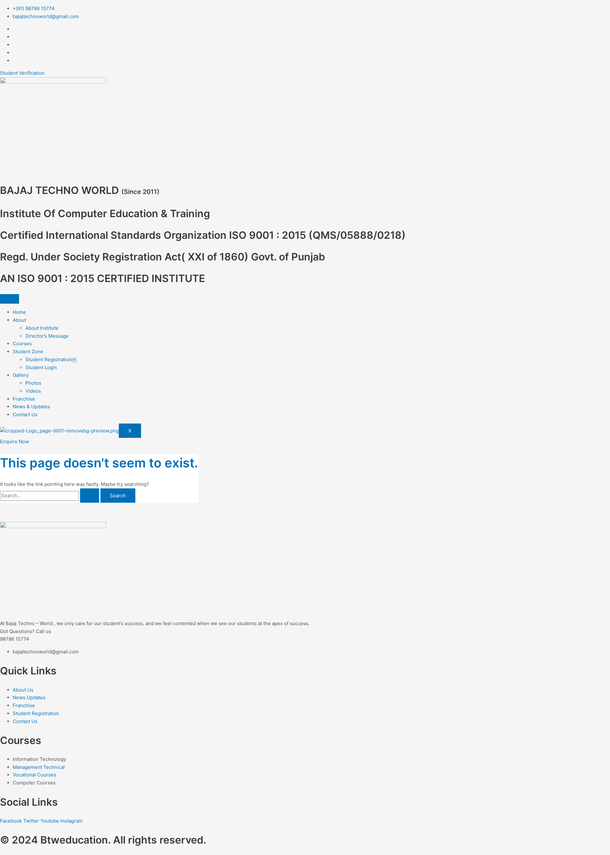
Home (19, 312)
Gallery (21, 375)
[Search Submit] (89, 495)
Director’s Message (47, 336)
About (19, 320)
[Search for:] (50, 496)
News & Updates (31, 406)
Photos (33, 383)
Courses (22, 344)
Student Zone (28, 351)
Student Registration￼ (51, 359)
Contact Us (25, 414)
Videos (33, 391)
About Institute (41, 328)
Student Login (41, 367)
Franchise (24, 399)
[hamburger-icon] (9, 299)
